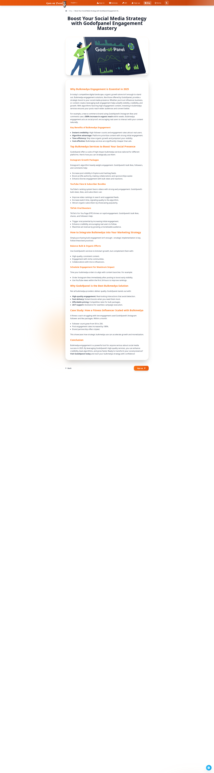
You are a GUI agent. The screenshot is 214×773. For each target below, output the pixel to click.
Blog (70, 11)
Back (69, 368)
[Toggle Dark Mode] (167, 3)
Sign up (140, 368)
